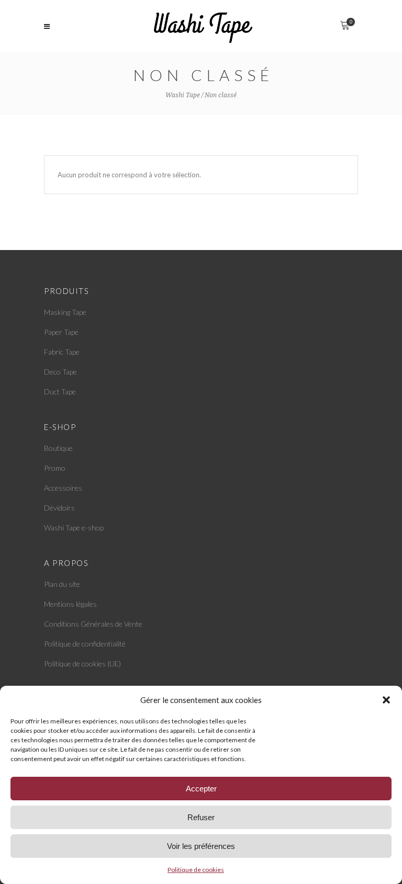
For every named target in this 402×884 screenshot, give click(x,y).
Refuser (201, 817)
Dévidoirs (59, 507)
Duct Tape (60, 391)
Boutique (58, 448)
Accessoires (63, 487)
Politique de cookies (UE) (82, 663)
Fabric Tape (62, 351)
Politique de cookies (196, 870)
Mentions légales (70, 603)
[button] (386, 700)
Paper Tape (61, 331)
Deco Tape (60, 371)
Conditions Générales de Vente (93, 623)
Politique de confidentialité (85, 643)
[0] (345, 26)
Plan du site (62, 584)
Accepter (201, 788)
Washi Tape (182, 95)
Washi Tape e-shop (74, 527)
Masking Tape (65, 312)
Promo (54, 467)
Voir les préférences (201, 846)
